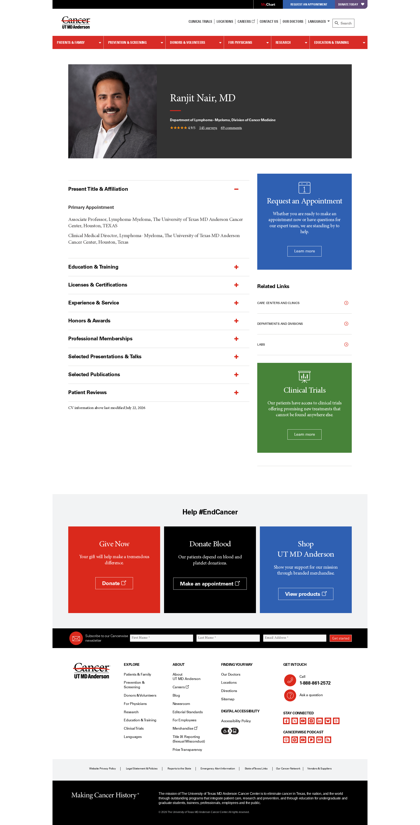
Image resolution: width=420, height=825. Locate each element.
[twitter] (294, 721)
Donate (111, 583)
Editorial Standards (188, 712)
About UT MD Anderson (187, 676)
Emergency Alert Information (218, 768)
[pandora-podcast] (311, 739)
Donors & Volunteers (187, 42)
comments (231, 128)
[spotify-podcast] (294, 739)
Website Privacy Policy (102, 768)
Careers (244, 21)
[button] (148, 189)
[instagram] (311, 721)
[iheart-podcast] (319, 739)
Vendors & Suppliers (319, 768)
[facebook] (286, 721)
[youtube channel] (303, 721)
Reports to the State (179, 768)
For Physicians (240, 42)
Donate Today (348, 4)
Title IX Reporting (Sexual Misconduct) (189, 739)
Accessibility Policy (236, 721)
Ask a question (311, 695)
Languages (317, 21)
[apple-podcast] (286, 739)
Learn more (304, 251)
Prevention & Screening (127, 42)
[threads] (336, 721)
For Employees (184, 720)
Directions (229, 691)
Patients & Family (71, 42)
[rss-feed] (328, 739)
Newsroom (181, 704)
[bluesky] (328, 721)
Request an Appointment (308, 4)
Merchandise (183, 728)
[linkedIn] (319, 721)
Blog (176, 695)
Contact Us (269, 21)
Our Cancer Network (288, 768)
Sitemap (227, 699)
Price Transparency (187, 750)
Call (315, 680)
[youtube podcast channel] (303, 739)
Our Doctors (293, 21)
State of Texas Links (256, 768)
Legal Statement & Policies (142, 768)
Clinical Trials (200, 21)
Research (283, 42)
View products (303, 594)
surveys (208, 128)
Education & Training (331, 42)
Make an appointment (207, 583)
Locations (228, 682)
